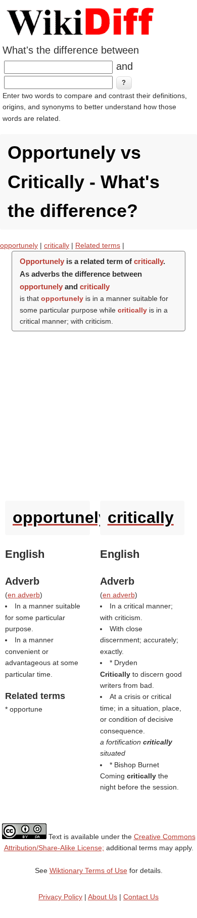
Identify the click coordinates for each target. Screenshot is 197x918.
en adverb (24, 595)
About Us (102, 897)
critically (56, 245)
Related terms (97, 245)
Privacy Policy (60, 897)
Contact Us (141, 897)
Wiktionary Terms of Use (88, 870)
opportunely (19, 245)
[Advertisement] (98, 413)
